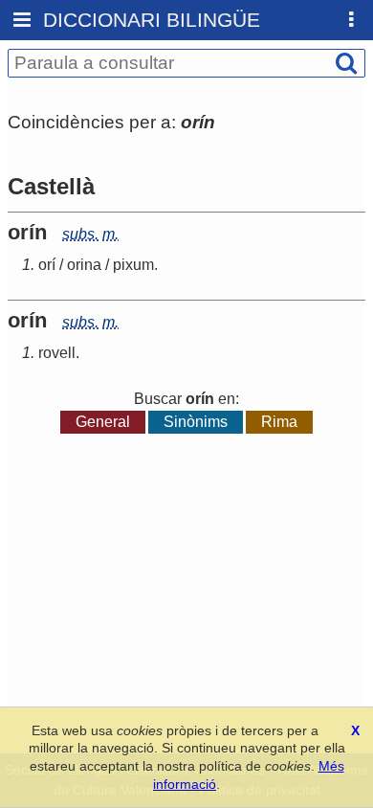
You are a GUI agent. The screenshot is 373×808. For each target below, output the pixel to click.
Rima (279, 422)
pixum (133, 265)
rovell (57, 353)
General (103, 422)
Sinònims (196, 422)
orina (84, 265)
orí (46, 265)
